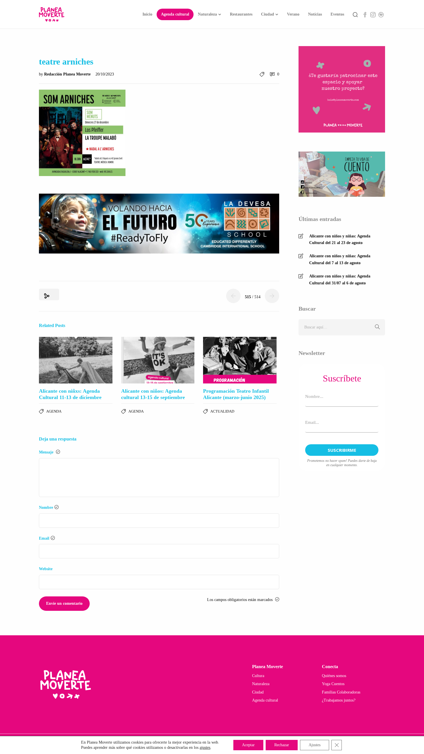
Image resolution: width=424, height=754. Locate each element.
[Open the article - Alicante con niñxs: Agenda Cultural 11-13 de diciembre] (75, 360)
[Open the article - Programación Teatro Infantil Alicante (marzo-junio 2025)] (240, 360)
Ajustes (314, 745)
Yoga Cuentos (333, 684)
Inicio (147, 14)
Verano (293, 14)
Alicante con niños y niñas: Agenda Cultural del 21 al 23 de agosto (339, 239)
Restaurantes (241, 14)
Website (45, 569)
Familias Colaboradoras (341, 692)
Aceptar (248, 745)
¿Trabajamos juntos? (338, 700)
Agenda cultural (175, 14)
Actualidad (222, 411)
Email (44, 538)
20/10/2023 (104, 74)
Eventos (337, 14)
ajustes (205, 747)
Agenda (53, 411)
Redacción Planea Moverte (68, 74)
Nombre (46, 507)
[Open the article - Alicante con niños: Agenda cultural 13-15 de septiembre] (158, 360)
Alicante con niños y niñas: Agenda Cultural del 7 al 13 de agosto (339, 259)
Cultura (258, 676)
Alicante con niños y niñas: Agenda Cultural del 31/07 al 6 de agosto (339, 279)
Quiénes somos (334, 676)
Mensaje (47, 452)
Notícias (315, 14)
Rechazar (281, 745)
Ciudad (267, 14)
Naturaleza (207, 14)
